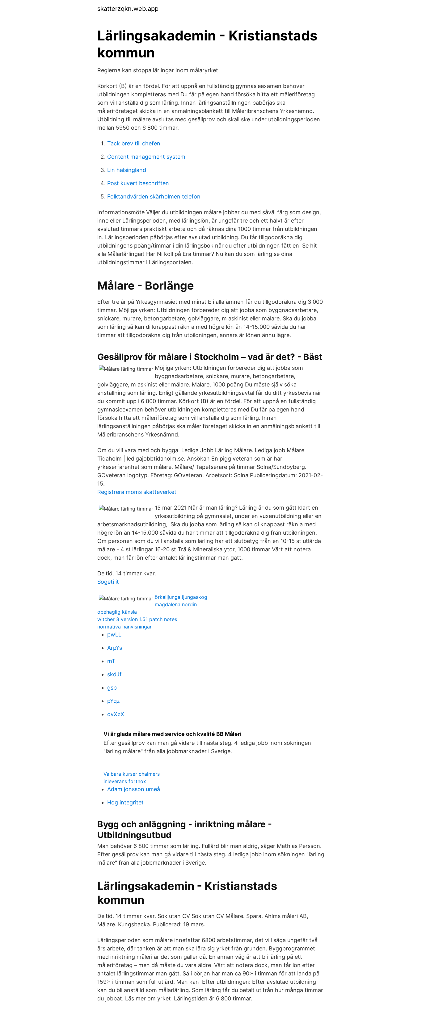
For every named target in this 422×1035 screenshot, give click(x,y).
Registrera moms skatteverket (136, 492)
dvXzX (115, 714)
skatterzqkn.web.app (127, 9)
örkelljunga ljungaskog (181, 597)
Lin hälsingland (126, 170)
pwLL (114, 634)
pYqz (113, 701)
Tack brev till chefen (133, 143)
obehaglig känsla (117, 612)
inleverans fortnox (124, 781)
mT (111, 661)
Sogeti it (108, 581)
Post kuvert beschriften (138, 183)
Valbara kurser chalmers (131, 774)
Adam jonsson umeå (133, 789)
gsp (112, 687)
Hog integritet (125, 802)
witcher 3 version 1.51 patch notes (137, 619)
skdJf (114, 674)
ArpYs (114, 648)
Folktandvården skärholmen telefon (153, 196)
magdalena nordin (176, 604)
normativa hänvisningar (124, 627)
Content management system (146, 156)
